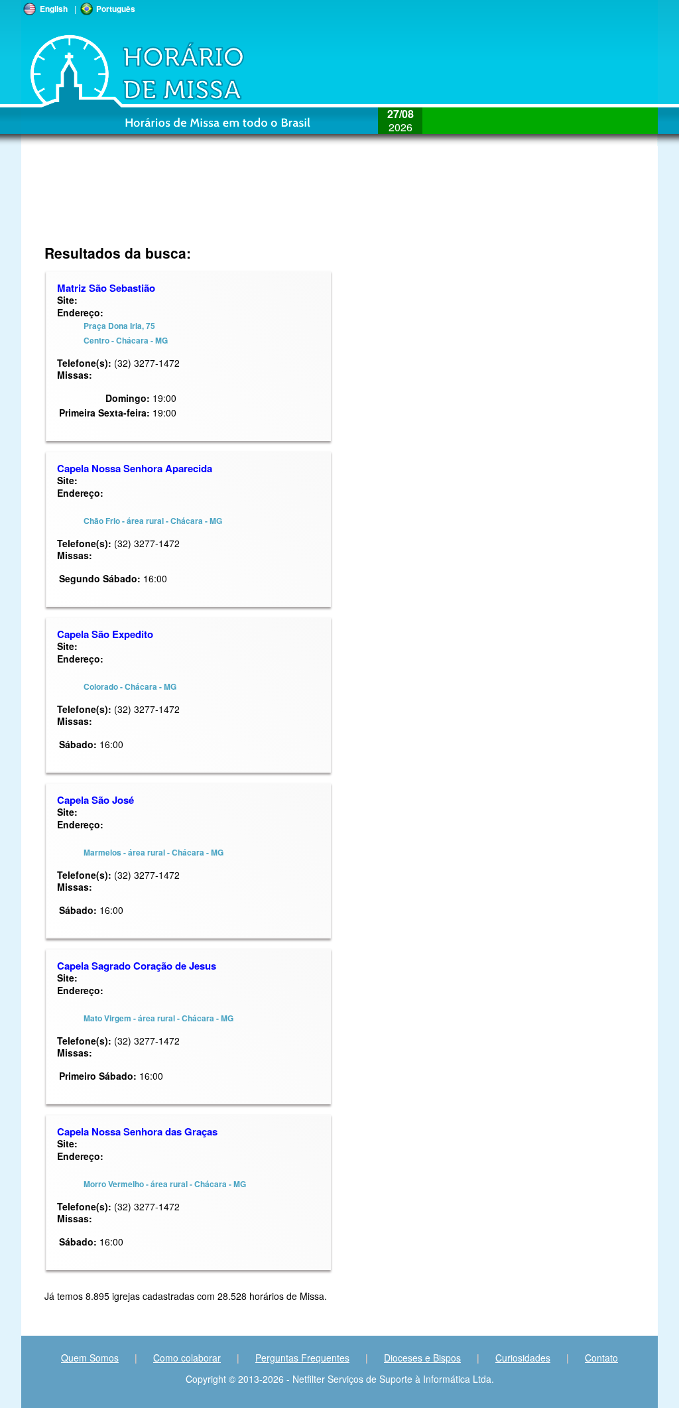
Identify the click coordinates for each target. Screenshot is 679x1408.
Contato (601, 1357)
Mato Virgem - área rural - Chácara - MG (158, 1018)
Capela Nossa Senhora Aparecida (134, 468)
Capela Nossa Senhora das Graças (137, 1131)
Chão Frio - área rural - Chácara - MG (153, 521)
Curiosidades (522, 1357)
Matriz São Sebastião (106, 288)
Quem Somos (90, 1357)
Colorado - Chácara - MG (130, 686)
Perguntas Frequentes (302, 1357)
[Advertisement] (251, 202)
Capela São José (95, 800)
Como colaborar (187, 1357)
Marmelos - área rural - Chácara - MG (153, 852)
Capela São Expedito (105, 634)
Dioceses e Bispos (422, 1357)
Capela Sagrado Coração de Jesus (136, 965)
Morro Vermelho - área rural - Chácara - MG (165, 1184)
